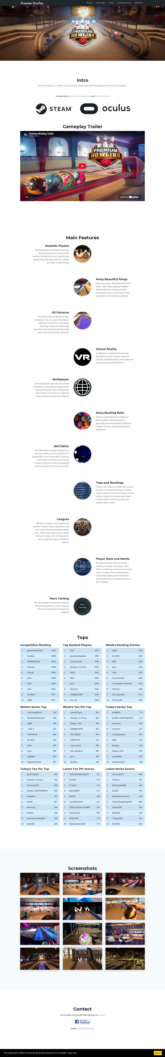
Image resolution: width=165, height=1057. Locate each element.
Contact (138, 3)
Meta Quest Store (83, 96)
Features (101, 3)
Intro (89, 3)
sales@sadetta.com (85, 1028)
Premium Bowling (31, 3)
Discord (101, 1015)
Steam (72, 96)
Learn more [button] (72, 1053)
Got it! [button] (157, 1053)
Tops (111, 3)
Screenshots (124, 3)
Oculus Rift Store (102, 96)
